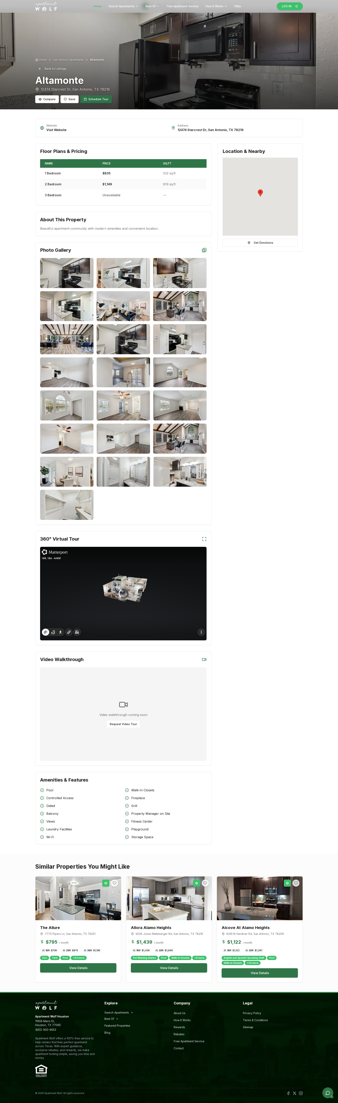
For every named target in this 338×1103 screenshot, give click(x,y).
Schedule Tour (98, 99)
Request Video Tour (123, 724)
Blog (107, 1032)
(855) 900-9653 (45, 1029)
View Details (78, 968)
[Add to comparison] (105, 883)
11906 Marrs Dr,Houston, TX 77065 (48, 1023)
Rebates (179, 1034)
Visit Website (56, 130)
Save (71, 99)
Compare (49, 99)
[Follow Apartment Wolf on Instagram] (301, 1093)
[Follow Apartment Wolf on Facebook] (288, 1093)
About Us (179, 1013)
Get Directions (263, 242)
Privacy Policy (252, 1013)
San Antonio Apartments (68, 59)
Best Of (151, 6)
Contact (179, 1048)
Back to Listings (55, 68)
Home (98, 6)
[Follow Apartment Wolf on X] (295, 1093)
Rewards (179, 1027)
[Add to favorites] (114, 883)
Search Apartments (122, 6)
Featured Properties (117, 1025)
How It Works (214, 6)
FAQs (237, 6)
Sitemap (248, 1027)
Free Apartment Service (183, 6)
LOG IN (286, 6)
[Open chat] (327, 1092)
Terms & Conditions (255, 1020)
